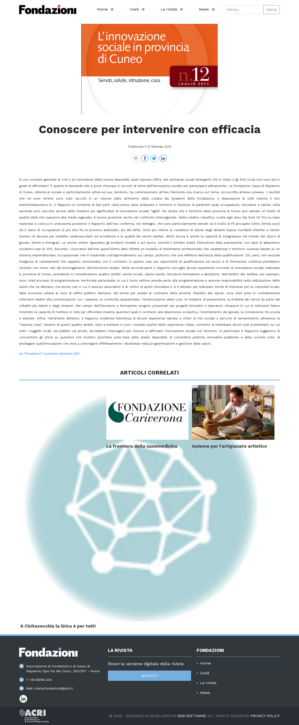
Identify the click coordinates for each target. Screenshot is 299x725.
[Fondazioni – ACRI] (47, 9)
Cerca (271, 9)
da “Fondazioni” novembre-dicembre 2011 (49, 353)
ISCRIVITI (149, 675)
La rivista (169, 9)
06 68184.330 (41, 680)
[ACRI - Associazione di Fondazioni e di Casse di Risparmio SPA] (34, 715)
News (204, 9)
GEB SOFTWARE (192, 716)
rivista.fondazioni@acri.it (54, 688)
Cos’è (134, 9)
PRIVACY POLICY (265, 716)
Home (102, 9)
